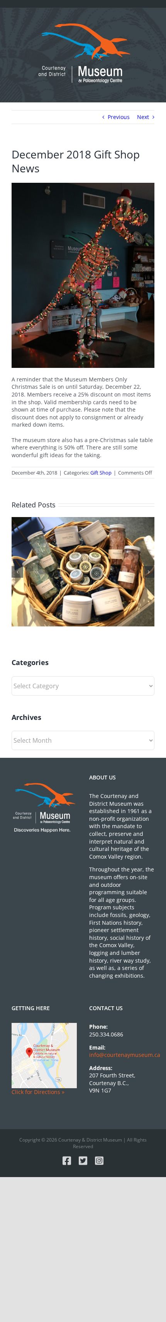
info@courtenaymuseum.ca (124, 1054)
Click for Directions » (38, 1092)
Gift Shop (101, 472)
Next (143, 117)
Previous (119, 117)
